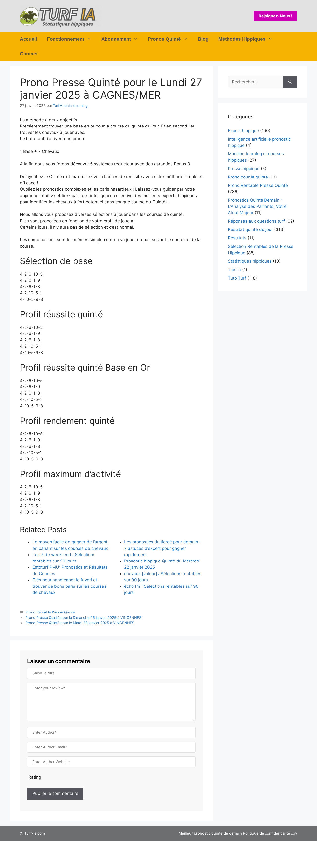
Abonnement (116, 39)
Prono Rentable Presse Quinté (50, 612)
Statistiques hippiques (250, 261)
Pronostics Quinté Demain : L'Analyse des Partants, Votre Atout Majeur (257, 206)
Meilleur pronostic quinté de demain (210, 833)
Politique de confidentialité (266, 833)
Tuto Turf (237, 278)
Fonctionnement (65, 39)
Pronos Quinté (164, 39)
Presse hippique (244, 168)
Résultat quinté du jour (250, 229)
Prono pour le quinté (248, 177)
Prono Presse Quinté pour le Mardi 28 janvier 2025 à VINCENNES (80, 623)
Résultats (237, 237)
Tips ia (234, 269)
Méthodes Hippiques (241, 39)
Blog (203, 39)
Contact (29, 53)
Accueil (28, 39)
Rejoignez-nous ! (275, 15)
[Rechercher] (290, 82)
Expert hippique (243, 130)
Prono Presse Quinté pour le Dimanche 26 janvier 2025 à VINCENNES (83, 617)
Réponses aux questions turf (256, 221)
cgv (294, 833)
